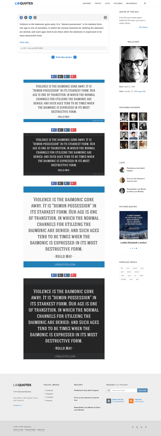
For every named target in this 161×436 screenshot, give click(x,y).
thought (123, 279)
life (122, 268)
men (131, 279)
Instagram (49, 394)
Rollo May (24, 42)
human (136, 272)
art (135, 275)
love (127, 268)
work (129, 275)
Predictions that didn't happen (86, 390)
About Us (41, 430)
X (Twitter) (49, 397)
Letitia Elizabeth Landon (133, 242)
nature (135, 268)
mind (122, 275)
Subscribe (142, 390)
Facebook (49, 390)
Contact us (17, 405)
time (142, 268)
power (129, 272)
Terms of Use (18, 430)
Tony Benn (143, 27)
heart (141, 275)
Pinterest (49, 401)
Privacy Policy (30, 430)
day (137, 279)
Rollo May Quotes (64, 57)
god (122, 272)
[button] (145, 3)
